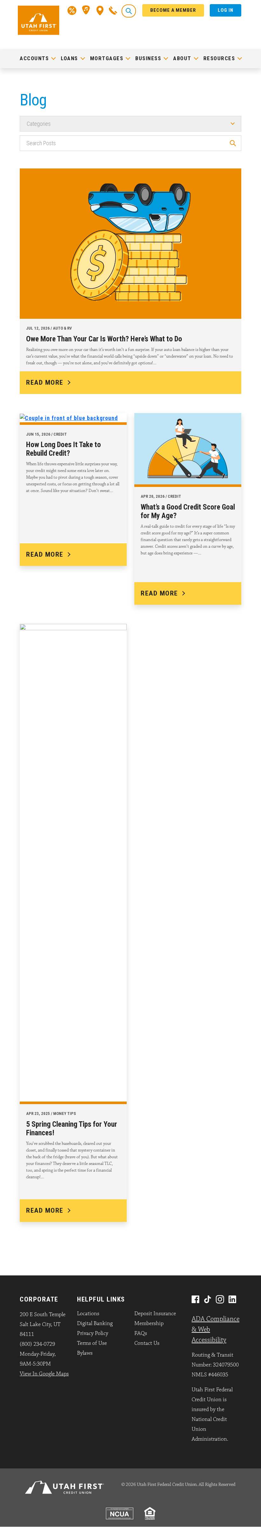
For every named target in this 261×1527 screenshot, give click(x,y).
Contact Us (146, 1343)
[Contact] (113, 10)
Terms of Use (92, 1343)
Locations (88, 1313)
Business (148, 58)
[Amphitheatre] (86, 10)
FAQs (140, 1333)
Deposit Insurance (155, 1313)
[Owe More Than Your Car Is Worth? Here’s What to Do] (130, 242)
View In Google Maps (44, 1373)
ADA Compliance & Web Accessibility (215, 1329)
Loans (69, 58)
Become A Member (173, 10)
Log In (225, 10)
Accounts (34, 58)
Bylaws (85, 1353)
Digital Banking (95, 1323)
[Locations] (100, 10)
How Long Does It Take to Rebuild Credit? (63, 449)
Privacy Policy (92, 1333)
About (182, 58)
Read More (44, 382)
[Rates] (71, 10)
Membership (149, 1323)
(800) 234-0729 (37, 1344)
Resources (219, 58)
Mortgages (106, 58)
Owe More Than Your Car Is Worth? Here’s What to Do (104, 339)
